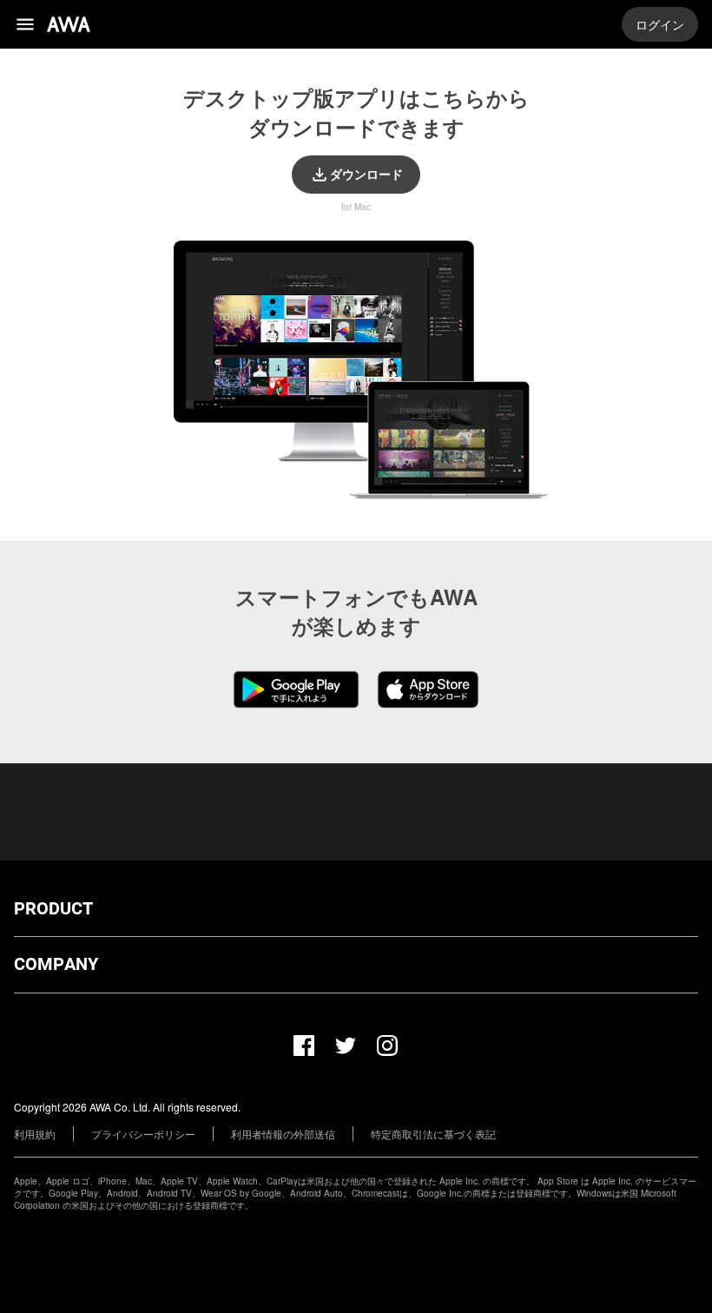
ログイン (660, 24)
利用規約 (35, 1133)
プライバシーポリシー (143, 1133)
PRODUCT (53, 909)
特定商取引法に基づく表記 (433, 1133)
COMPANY (56, 964)
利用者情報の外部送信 (283, 1133)
